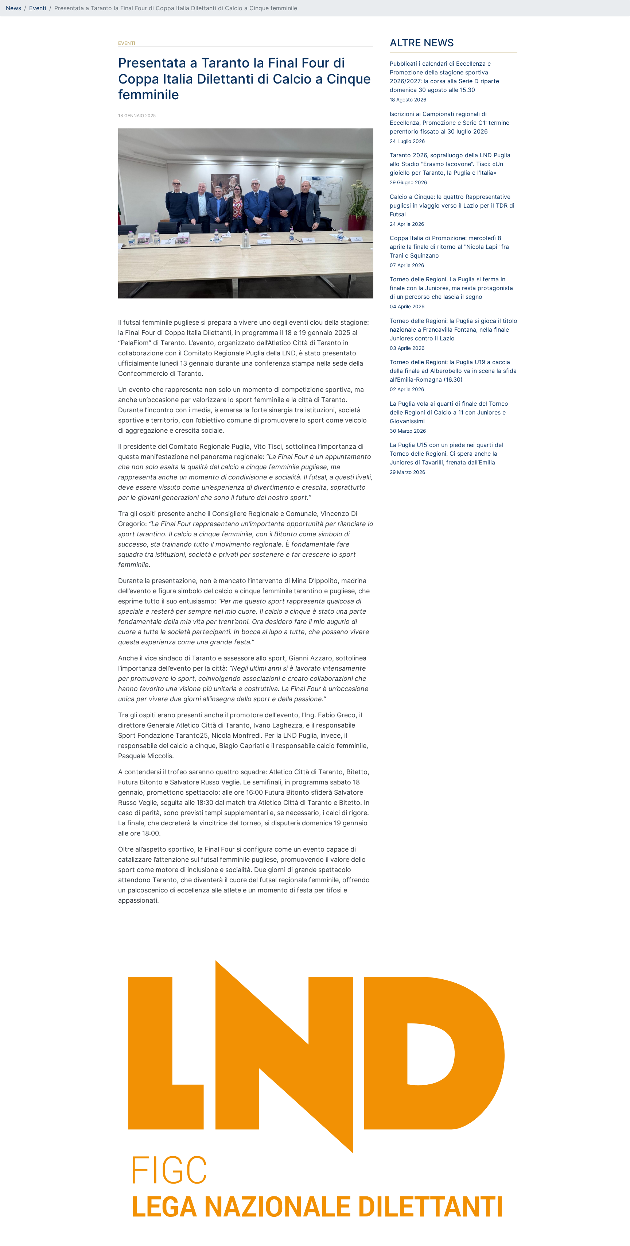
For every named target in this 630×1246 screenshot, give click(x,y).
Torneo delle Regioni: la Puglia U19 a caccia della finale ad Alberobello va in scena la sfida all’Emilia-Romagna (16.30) (453, 375)
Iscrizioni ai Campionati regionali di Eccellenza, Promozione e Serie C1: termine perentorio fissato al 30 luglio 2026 (449, 127)
